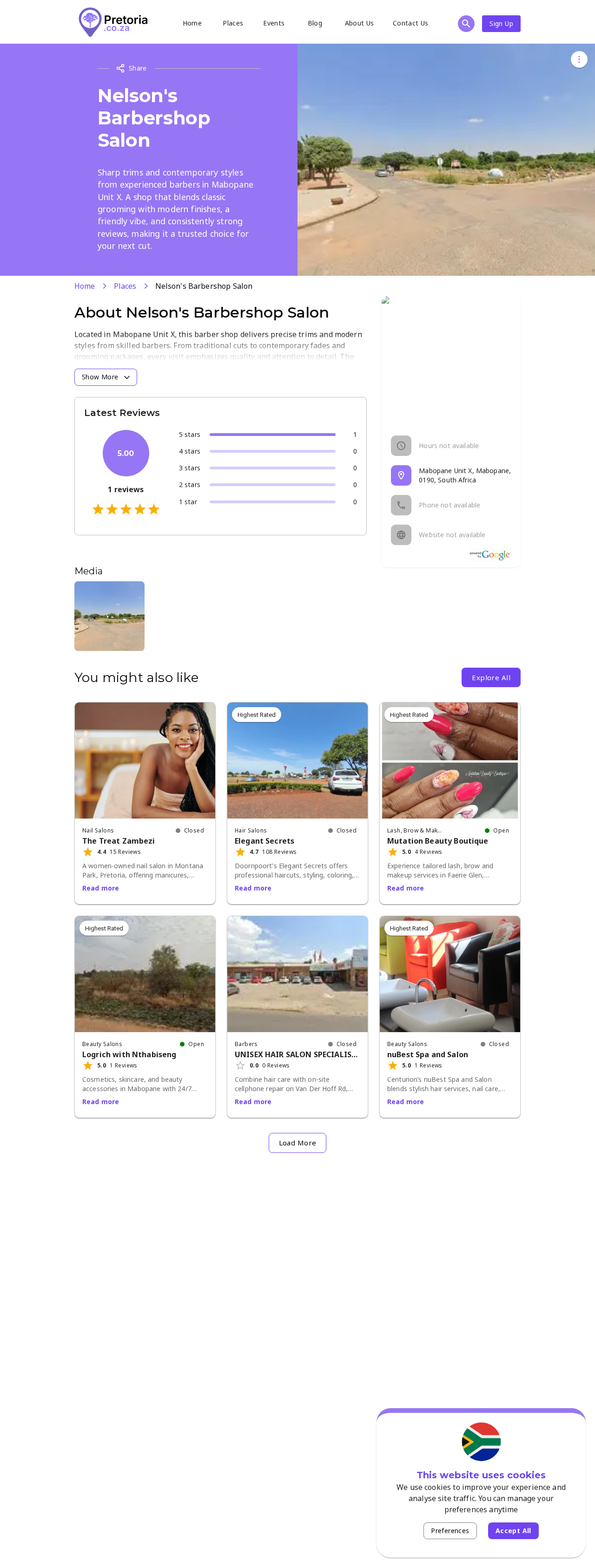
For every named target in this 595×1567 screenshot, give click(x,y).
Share (138, 68)
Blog (315, 23)
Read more (100, 888)
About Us (359, 23)
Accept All (513, 1530)
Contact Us (411, 23)
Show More (100, 376)
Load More (298, 1142)
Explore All (491, 677)
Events (273, 23)
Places (233, 23)
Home (192, 23)
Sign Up (501, 23)
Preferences (450, 1530)
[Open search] (466, 23)
